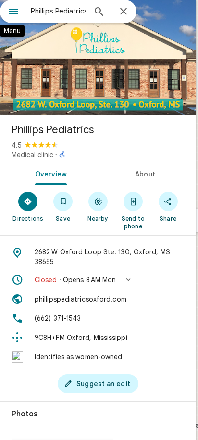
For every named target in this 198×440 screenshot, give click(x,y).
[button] (98, 279)
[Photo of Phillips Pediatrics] (98, 57)
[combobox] (58, 11)
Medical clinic (32, 155)
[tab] (49, 173)
